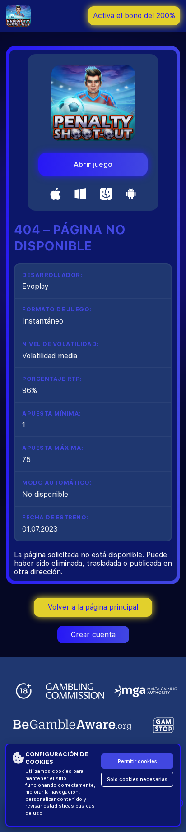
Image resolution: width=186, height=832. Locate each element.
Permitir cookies (137, 761)
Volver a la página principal (93, 607)
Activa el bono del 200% (134, 15)
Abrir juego (93, 164)
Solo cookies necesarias (137, 779)
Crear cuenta (93, 634)
